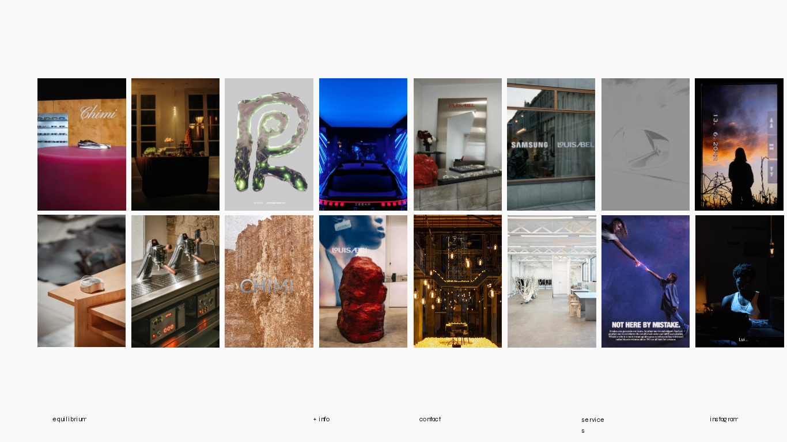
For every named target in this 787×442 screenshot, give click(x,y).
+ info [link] (322, 418)
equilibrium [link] (69, 418)
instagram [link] (724, 418)
